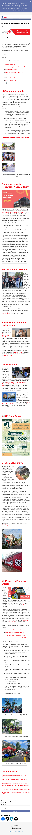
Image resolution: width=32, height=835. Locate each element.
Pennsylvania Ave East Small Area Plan (15, 632)
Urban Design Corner (10, 80)
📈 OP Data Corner (10, 77)
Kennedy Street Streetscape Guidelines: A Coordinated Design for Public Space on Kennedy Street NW (15, 384)
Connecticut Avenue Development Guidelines (16, 637)
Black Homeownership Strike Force (14, 72)
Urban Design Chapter (7, 525)
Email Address (4, 804)
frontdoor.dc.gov (8, 355)
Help (22, 831)
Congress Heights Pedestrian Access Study (16, 67)
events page (12, 621)
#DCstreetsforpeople (10, 64)
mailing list (25, 620)
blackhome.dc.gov (18, 352)
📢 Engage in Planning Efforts (12, 83)
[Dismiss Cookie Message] (30, 1)
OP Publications (9, 75)
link (24, 604)
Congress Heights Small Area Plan (13, 629)
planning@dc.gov (6, 313)
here (25, 348)
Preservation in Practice (11, 69)
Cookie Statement (19, 10)
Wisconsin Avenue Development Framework (16, 635)
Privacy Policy (11, 831)
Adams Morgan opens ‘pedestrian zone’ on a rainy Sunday (16, 789)
